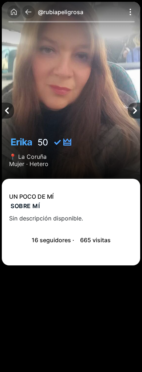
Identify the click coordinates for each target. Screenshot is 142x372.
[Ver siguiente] (134, 111)
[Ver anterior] (8, 111)
